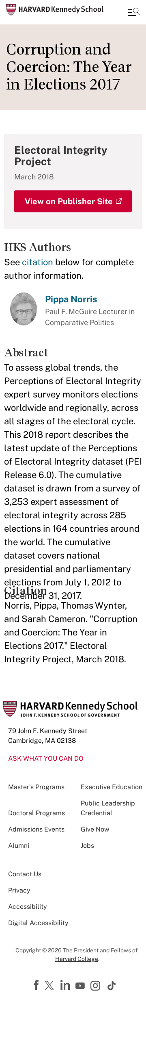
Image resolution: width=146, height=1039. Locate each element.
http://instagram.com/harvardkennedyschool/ (96, 986)
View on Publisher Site (69, 201)
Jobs (87, 845)
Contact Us (24, 874)
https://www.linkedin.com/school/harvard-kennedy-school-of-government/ (66, 985)
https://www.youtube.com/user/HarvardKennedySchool (81, 986)
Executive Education (111, 787)
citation (37, 262)
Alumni (18, 845)
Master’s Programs (36, 787)
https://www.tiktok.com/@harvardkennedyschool (112, 985)
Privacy (19, 890)
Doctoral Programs (36, 813)
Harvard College (76, 959)
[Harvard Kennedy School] (54, 9)
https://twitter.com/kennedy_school (51, 986)
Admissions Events (36, 829)
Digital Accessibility (38, 923)
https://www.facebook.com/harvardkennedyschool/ (37, 985)
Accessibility (27, 906)
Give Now (95, 829)
